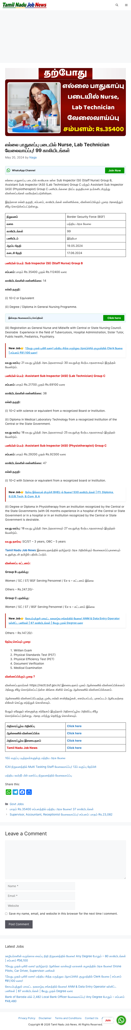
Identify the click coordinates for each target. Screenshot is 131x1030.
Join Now (114, 170)
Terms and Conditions (68, 1018)
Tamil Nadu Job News (20, 550)
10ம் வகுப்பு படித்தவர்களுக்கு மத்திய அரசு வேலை (35, 758)
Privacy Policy (26, 1018)
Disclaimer (45, 1018)
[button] (117, 5)
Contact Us (91, 1018)
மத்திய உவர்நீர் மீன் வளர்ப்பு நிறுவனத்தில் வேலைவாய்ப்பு (38, 775)
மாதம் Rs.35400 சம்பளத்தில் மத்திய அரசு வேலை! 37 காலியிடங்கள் (52, 809)
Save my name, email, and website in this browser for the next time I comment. (63, 913)
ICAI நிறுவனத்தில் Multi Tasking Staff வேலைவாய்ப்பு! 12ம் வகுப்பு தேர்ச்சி (50, 766)
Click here (114, 318)
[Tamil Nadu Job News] (24, 5)
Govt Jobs (17, 804)
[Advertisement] (65, 38)
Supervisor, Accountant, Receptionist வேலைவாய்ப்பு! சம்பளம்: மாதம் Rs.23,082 (61, 814)
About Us (107, 1018)
